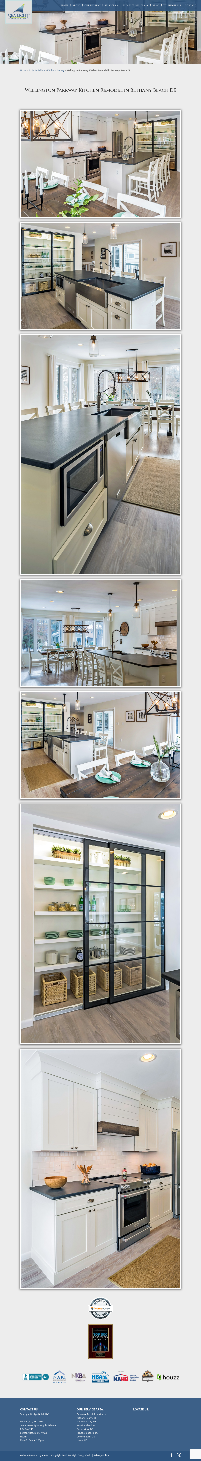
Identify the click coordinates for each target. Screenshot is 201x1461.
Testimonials (172, 5)
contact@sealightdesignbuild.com (38, 1425)
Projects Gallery (134, 5)
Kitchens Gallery (55, 70)
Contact (190, 5)
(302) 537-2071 (35, 1421)
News (156, 5)
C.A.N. (45, 1455)
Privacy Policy (101, 1455)
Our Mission (92, 5)
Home (65, 5)
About (77, 5)
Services (110, 5)
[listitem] (36, 1377)
